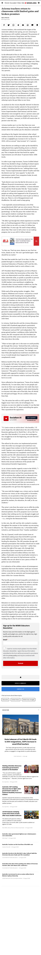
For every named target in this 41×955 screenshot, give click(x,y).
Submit (20, 663)
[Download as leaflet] (27, 25)
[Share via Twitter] (8, 25)
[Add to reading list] (37, 25)
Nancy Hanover (5, 17)
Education (5, 699)
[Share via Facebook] (4, 25)
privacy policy (12, 655)
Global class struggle (28, 699)
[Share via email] (23, 25)
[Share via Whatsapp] (13, 25)
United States (15, 699)
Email (5, 639)
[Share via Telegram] (18, 25)
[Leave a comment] (32, 25)
